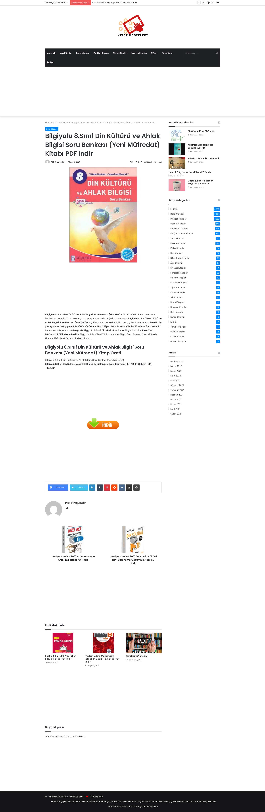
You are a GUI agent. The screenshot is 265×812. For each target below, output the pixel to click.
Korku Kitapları (177, 317)
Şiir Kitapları (176, 297)
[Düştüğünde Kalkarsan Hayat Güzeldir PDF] (177, 185)
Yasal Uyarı (167, 53)
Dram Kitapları (82, 53)
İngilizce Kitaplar (178, 219)
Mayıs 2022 (176, 366)
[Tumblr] (100, 487)
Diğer (153, 53)
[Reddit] (114, 487)
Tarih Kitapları (177, 238)
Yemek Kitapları (178, 327)
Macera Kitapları (139, 53)
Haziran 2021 (176, 394)
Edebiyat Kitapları (179, 228)
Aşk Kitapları (66, 53)
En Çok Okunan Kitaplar (182, 233)
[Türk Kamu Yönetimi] (144, 643)
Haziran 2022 (177, 361)
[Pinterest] (107, 487)
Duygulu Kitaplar (178, 307)
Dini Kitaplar (176, 253)
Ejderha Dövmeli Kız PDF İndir (204, 158)
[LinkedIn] (92, 487)
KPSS (173, 322)
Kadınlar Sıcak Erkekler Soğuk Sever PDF (200, 146)
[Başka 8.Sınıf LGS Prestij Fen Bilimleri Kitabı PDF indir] (63, 643)
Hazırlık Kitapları (178, 223)
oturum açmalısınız (75, 736)
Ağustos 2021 (177, 385)
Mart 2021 (175, 409)
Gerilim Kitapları (101, 53)
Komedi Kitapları (178, 292)
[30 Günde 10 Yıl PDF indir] (177, 135)
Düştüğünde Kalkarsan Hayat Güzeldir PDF (200, 182)
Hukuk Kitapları (177, 331)
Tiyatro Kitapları (178, 287)
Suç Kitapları (176, 312)
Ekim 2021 (175, 380)
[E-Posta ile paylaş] (129, 487)
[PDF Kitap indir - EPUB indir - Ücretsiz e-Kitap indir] (132, 27)
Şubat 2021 (176, 414)
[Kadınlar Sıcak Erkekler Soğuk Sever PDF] (177, 149)
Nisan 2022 (176, 371)
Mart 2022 (175, 375)
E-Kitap (174, 209)
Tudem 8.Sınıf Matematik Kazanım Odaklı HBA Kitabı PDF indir (102, 658)
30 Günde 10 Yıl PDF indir (201, 131)
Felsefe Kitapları (178, 243)
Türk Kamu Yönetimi (137, 656)
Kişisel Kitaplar (177, 248)
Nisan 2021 (175, 404)
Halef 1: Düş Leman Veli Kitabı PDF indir (190, 172)
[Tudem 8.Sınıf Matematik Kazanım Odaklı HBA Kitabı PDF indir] (103, 643)
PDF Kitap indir (57, 162)
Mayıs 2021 (176, 399)
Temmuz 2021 (177, 390)
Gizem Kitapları (120, 53)
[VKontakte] (122, 487)
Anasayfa (51, 53)
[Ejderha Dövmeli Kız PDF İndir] (177, 163)
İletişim (50, 62)
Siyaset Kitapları (178, 268)
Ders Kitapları (64, 122)
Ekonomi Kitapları (178, 282)
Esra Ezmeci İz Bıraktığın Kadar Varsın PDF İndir (114, 2)
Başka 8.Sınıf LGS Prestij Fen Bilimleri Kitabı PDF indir (60, 657)
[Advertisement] (132, 91)
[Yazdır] (136, 487)
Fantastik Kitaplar (179, 273)
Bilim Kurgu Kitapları (180, 258)
